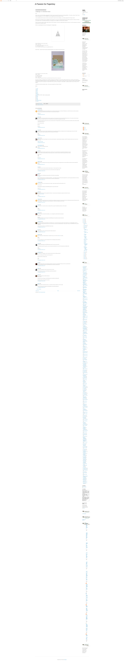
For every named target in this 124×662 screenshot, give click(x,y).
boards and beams (84, 314)
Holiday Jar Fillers (84, 382)
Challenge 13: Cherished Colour (86, 244)
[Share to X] (45, 103)
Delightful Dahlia (85, 333)
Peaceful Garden (85, 407)
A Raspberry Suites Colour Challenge (85, 248)
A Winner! (85, 240)
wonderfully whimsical (84, 478)
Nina (37, 98)
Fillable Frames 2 (85, 354)
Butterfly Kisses (85, 319)
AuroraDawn (39, 252)
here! (40, 157)
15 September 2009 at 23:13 (41, 210)
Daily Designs (85, 327)
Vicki (37, 89)
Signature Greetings (84, 429)
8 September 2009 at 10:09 (41, 158)
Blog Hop (84, 311)
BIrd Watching (85, 306)
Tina (36, 91)
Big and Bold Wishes (84, 305)
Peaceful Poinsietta (84, 409)
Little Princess (85, 393)
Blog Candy (84, 310)
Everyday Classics (84, 343)
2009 (84, 222)
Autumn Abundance (84, 276)
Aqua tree (85, 241)
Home (58, 290)
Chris (37, 99)
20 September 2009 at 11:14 (41, 240)
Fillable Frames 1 (85, 352)
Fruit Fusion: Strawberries (84, 366)
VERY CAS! (85, 250)
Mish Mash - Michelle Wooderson (87, 608)
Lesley (37, 88)
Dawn (37, 96)
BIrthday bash (85, 239)
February (85, 258)
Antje (37, 90)
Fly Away (84, 358)
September (85, 227)
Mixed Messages (85, 399)
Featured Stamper (84, 349)
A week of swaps (85, 234)
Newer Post (37, 290)
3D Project (84, 266)
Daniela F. (39, 161)
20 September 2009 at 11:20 (41, 249)
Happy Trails (84, 374)
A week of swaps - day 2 (86, 232)
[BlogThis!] (44, 103)
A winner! (85, 246)
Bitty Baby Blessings (84, 309)
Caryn (37, 93)
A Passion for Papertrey (45, 4)
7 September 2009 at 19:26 (41, 127)
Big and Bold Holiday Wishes (85, 302)
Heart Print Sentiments (84, 376)
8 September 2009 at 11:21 (41, 164)
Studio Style (84, 436)
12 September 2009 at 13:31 (41, 196)
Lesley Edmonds (40, 145)
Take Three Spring (84, 445)
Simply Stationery (85, 430)
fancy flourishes (85, 344)
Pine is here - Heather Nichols (87, 526)
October (85, 226)
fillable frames (85, 351)
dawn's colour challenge (85, 332)
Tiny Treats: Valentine (84, 460)
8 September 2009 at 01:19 (41, 148)
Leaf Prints (84, 389)
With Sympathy (85, 472)
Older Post (78, 290)
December (85, 223)
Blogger (66, 659)
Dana (37, 95)
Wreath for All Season (85, 479)
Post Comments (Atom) (42, 292)
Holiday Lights (85, 383)
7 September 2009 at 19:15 (41, 114)
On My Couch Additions (85, 405)
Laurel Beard (39, 221)
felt (83, 350)
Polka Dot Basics (85, 410)
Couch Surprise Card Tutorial (85, 237)
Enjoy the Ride (85, 337)
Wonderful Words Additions (85, 476)
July (84, 253)
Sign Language (85, 425)
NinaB (38, 268)
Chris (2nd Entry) (39, 100)
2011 (84, 220)
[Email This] (43, 103)
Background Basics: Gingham (85, 284)
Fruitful (84, 367)
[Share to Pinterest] (47, 103)
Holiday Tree (84, 386)
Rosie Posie (84, 416)
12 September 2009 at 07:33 (41, 189)
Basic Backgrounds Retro (85, 296)
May (84, 255)
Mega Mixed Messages (84, 397)
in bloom (39, 104)
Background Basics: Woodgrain (84, 292)
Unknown (39, 199)
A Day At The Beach (84, 267)
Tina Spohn (39, 182)
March (85, 257)
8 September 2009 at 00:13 (41, 142)
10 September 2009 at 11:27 (41, 179)
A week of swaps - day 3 (86, 230)
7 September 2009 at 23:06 (41, 135)
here (59, 235)
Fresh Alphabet (85, 359)
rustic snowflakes (85, 419)
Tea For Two (84, 446)
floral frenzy (84, 357)
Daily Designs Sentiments (85, 328)
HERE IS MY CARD (40, 141)
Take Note (84, 443)
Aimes (85, 127)
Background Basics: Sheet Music (85, 290)
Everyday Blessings (84, 339)
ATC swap (84, 275)
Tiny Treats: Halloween (84, 459)
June (84, 254)
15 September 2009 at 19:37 (41, 202)
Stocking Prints (85, 434)
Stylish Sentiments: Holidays (84, 438)
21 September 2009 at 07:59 (41, 287)
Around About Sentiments (85, 273)
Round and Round (84, 418)
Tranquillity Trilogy (84, 462)
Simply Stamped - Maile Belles (87, 617)
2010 (84, 221)
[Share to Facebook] (46, 103)
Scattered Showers (84, 423)
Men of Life (84, 398)
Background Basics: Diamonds (84, 283)
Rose (38, 229)
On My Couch (41, 104)
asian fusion (84, 274)
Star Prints (84, 433)
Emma (37, 101)
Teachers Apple (85, 447)
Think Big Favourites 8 (84, 453)
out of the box (85, 406)
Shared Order (85, 424)
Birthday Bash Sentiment (85, 307)
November (85, 225)
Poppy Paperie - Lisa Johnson (86, 555)
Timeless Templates (84, 454)
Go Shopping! (84, 513)
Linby (37, 92)
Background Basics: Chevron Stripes (85, 280)
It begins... (85, 242)
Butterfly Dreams (85, 317)
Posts (84, 74)
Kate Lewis (85, 129)
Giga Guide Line (85, 368)
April (84, 256)
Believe (84, 301)
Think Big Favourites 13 (85, 451)
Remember (84, 415)
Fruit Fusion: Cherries (84, 364)
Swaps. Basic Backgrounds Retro (85, 440)
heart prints (84, 377)
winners (84, 471)
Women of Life (85, 474)
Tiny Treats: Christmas (84, 457)
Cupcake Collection (84, 326)
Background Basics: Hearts (85, 287)
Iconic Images (85, 387)
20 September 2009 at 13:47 (41, 265)
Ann (37, 97)
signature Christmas (84, 427)
